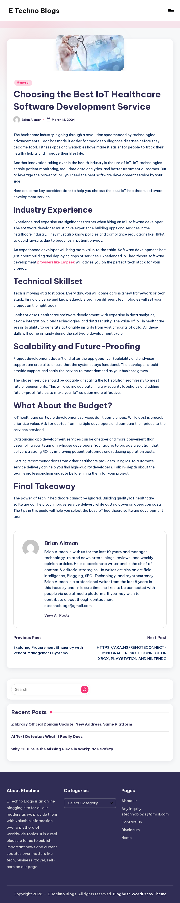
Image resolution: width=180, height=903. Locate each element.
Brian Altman (61, 543)
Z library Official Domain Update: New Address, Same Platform (71, 724)
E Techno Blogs (34, 10)
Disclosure (130, 829)
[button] (57, 615)
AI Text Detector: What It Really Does (47, 736)
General (23, 82)
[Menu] (170, 10)
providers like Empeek (56, 262)
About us (129, 800)
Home (126, 837)
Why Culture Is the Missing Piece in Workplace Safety (62, 749)
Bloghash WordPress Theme (140, 894)
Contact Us (131, 822)
